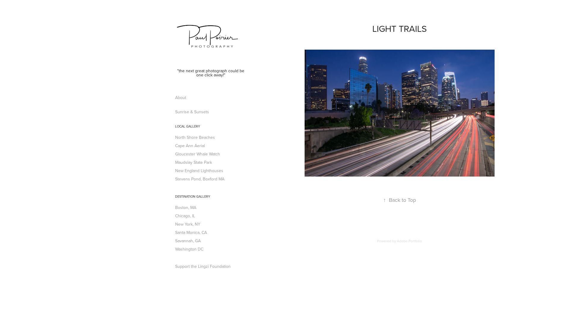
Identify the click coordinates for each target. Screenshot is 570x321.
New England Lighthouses (199, 171)
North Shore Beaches (195, 137)
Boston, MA (185, 207)
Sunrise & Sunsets (192, 112)
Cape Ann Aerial (190, 146)
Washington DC (189, 249)
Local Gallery (187, 126)
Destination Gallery (192, 196)
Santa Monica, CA (191, 232)
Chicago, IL (185, 216)
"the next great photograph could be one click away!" (211, 73)
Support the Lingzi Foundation (203, 266)
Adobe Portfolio (409, 240)
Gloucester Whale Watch (197, 154)
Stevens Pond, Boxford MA (199, 179)
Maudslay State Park (193, 162)
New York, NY (187, 224)
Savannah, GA (188, 241)
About (180, 97)
